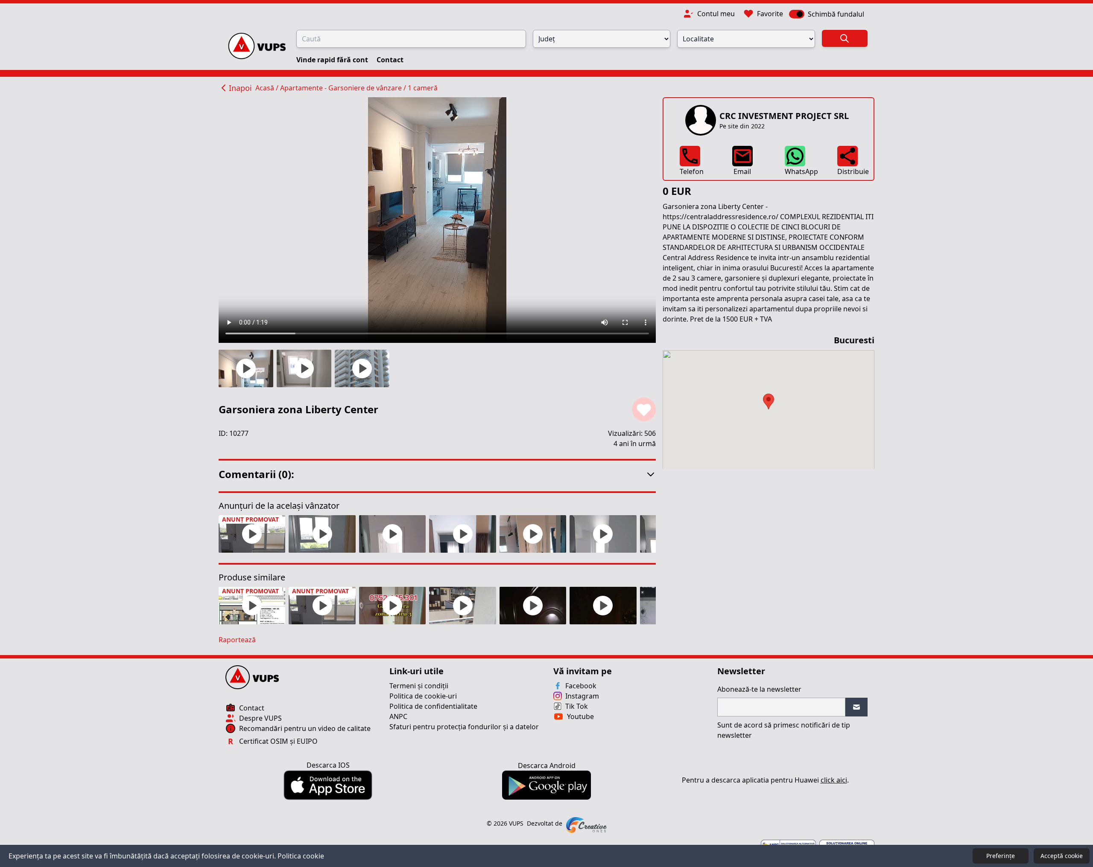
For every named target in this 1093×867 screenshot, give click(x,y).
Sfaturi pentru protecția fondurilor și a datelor (464, 726)
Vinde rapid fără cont (333, 59)
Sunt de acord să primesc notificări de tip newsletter (783, 730)
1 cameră (423, 88)
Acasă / (267, 88)
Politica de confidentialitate (433, 706)
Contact (390, 59)
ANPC (398, 716)
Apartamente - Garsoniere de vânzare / (344, 88)
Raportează (237, 639)
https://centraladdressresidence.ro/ (720, 216)
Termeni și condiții (418, 685)
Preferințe (1000, 856)
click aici (834, 780)
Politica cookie (301, 856)
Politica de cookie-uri (423, 696)
